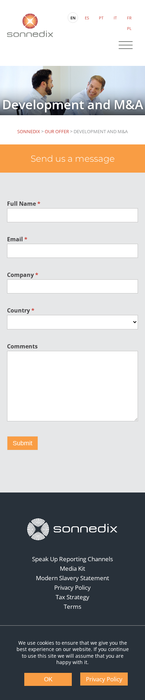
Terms (72, 606)
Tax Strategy (72, 597)
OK (48, 679)
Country (20, 310)
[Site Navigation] (126, 45)
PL (129, 28)
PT (101, 17)
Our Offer (57, 131)
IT (115, 17)
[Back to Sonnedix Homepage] (30, 25)
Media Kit (72, 568)
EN (73, 17)
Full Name (23, 203)
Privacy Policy (72, 587)
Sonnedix (28, 131)
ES (87, 17)
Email (17, 239)
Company (22, 275)
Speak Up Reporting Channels (72, 559)
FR (129, 17)
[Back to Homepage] (72, 529)
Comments (22, 346)
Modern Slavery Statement (72, 578)
